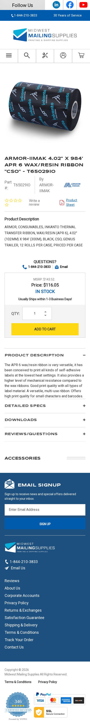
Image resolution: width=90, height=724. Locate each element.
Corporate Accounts (22, 595)
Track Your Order (19, 639)
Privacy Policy (17, 603)
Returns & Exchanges (23, 610)
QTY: (15, 313)
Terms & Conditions (22, 632)
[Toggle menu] (9, 56)
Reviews (12, 580)
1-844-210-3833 (39, 267)
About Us (12, 588)
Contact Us (14, 647)
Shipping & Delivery (21, 625)
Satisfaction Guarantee (24, 617)
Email (64, 267)
